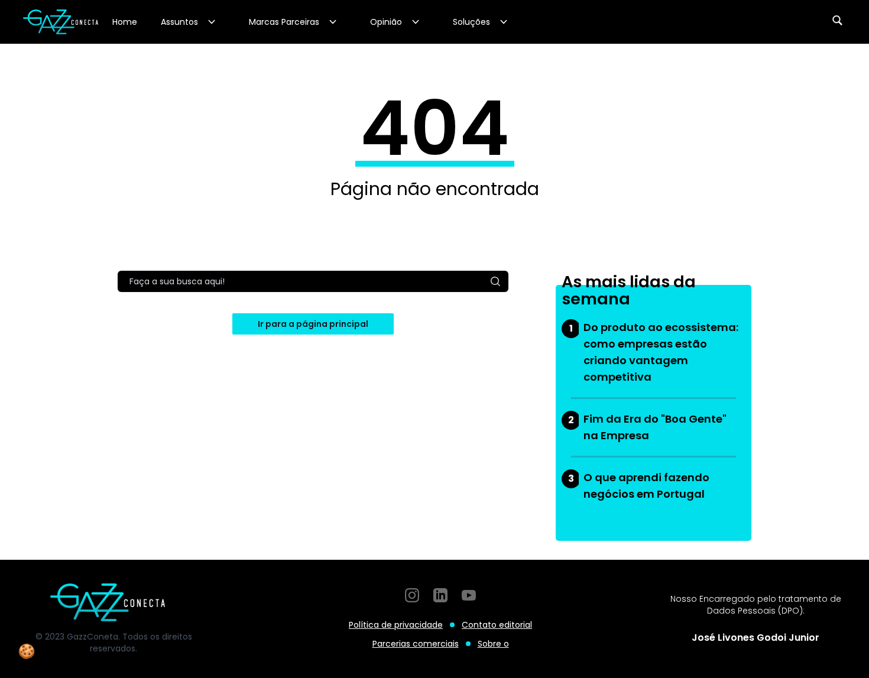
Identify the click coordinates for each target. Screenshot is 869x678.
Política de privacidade (396, 625)
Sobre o (493, 644)
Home (124, 22)
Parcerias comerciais (415, 644)
